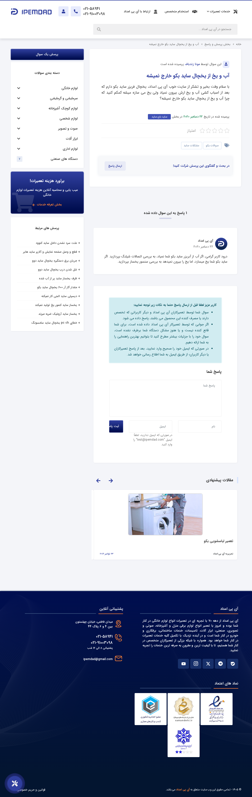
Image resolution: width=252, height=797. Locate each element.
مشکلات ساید (191, 145)
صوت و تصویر (68, 128)
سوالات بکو (212, 145)
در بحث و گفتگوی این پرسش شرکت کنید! (201, 166)
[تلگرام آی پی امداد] (220, 664)
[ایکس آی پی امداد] (208, 664)
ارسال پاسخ (115, 166)
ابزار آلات (72, 138)
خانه (238, 44)
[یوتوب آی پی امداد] (183, 664)
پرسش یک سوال (47, 54)
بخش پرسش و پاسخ (217, 44)
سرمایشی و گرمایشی (64, 98)
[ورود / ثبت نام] (63, 11)
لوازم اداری (70, 148)
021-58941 (104, 636)
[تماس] (76, 11)
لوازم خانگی (70, 88)
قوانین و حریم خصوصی (31, 789)
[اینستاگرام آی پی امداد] (195, 664)
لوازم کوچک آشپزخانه (63, 108)
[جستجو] (99, 29)
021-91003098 (102, 643)
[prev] (98, 480)
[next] (110, 480)
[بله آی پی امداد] (232, 664)
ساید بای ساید (159, 117)
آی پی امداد (183, 789)
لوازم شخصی (69, 118)
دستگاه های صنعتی (64, 159)
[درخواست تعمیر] (14, 783)
